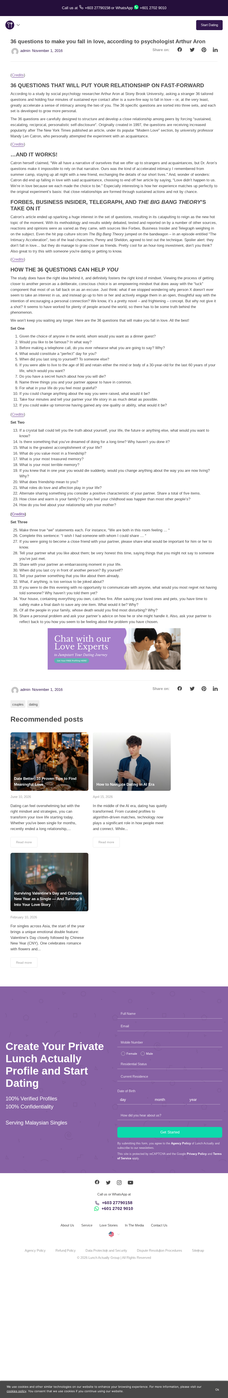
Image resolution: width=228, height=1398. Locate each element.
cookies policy (16, 1391)
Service (86, 1225)
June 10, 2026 (20, 797)
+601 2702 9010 (117, 1208)
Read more (24, 842)
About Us (67, 1225)
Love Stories (109, 1225)
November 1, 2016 (47, 51)
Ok (217, 1389)
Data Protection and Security (106, 1250)
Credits (18, 75)
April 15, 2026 (103, 797)
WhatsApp (124, 8)
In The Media (134, 1225)
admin (25, 51)
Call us (68, 8)
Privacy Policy (197, 1154)
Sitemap (198, 1250)
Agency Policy (181, 1143)
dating (33, 704)
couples (18, 704)
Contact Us (159, 1225)
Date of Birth (126, 1091)
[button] (114, 1234)
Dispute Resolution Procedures (159, 1250)
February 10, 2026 (23, 917)
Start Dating (209, 25)
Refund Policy (65, 1250)
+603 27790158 (117, 1202)
